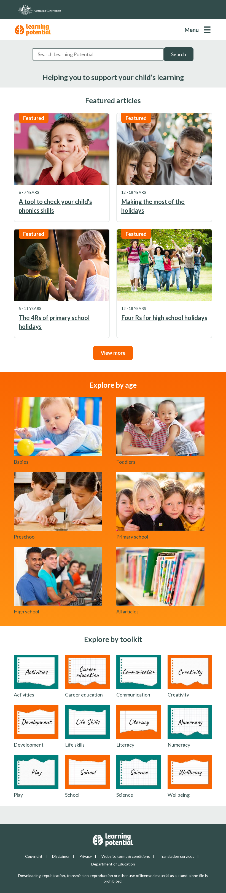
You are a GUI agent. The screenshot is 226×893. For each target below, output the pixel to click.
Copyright (33, 856)
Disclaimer (61, 856)
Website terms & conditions (125, 856)
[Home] (113, 9)
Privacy (85, 856)
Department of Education (113, 864)
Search (178, 54)
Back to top (207, 884)
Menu (192, 29)
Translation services (177, 856)
